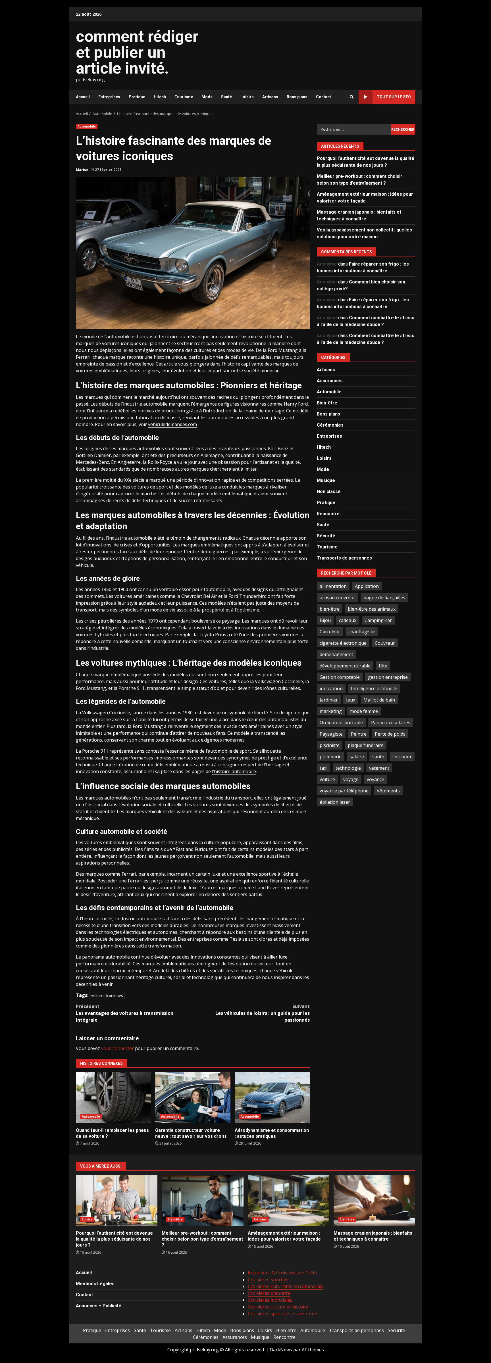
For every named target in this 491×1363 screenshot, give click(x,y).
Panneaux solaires (390, 722)
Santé (226, 97)
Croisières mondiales (270, 1300)
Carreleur (330, 631)
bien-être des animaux (372, 609)
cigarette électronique (343, 643)
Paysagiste (331, 733)
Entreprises (109, 97)
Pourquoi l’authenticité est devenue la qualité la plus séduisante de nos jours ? (116, 1200)
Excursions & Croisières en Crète (282, 1273)
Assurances (330, 380)
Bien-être (327, 402)
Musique (326, 480)
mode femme (364, 711)
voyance (375, 779)
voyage (351, 779)
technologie (348, 768)
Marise (82, 169)
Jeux (350, 699)
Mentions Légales (95, 1283)
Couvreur (385, 643)
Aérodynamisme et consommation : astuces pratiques (272, 1097)
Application (367, 586)
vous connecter (117, 1048)
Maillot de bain (379, 699)
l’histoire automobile (234, 771)
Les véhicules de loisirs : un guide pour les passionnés (262, 1013)
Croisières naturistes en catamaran (285, 1286)
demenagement (336, 654)
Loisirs (247, 97)
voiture (327, 779)
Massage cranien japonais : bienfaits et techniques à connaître (374, 1200)
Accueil (83, 97)
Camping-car (378, 620)
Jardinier (329, 699)
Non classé (329, 491)
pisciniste (330, 745)
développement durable (345, 665)
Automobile (87, 126)
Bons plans (297, 97)
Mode (207, 97)
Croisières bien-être (269, 1293)
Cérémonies (330, 424)
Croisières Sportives (269, 1279)
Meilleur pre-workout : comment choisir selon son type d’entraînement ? (202, 1200)
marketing (331, 711)
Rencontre (328, 513)
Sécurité (326, 535)
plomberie (331, 756)
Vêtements (388, 790)
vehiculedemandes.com (172, 424)
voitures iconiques (107, 995)
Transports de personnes (344, 557)
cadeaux (347, 620)
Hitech (160, 97)
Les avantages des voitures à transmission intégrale (124, 1013)
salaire (357, 756)
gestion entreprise (388, 677)
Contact (323, 97)
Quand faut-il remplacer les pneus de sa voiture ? (113, 1097)
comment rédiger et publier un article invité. (137, 52)
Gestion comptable (340, 677)
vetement (379, 768)
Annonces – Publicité (98, 1305)
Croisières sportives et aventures (283, 1313)
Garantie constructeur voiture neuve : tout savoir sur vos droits (192, 1097)
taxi (323, 768)
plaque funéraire (366, 745)
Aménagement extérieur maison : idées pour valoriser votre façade (288, 1200)
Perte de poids (390, 733)
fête (383, 665)
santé (378, 756)
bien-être (330, 609)
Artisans (270, 97)
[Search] (351, 97)
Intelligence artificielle (374, 688)
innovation (331, 688)
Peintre (359, 733)
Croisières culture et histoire (278, 1307)
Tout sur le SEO (394, 97)
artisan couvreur (337, 597)
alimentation (333, 586)
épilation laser (335, 802)
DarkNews (281, 1350)
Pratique (137, 97)
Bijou (325, 620)
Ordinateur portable (341, 722)
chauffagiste (361, 631)
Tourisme (183, 97)
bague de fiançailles (384, 597)
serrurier (402, 756)
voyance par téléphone (344, 790)
